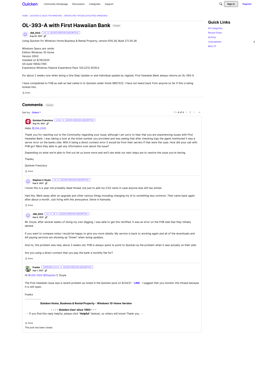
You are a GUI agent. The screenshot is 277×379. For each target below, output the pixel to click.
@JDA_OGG (39, 128)
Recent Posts (215, 32)
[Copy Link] (45, 36)
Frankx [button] (36, 267)
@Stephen (49, 275)
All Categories (215, 28)
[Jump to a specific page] (199, 112)
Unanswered (231, 41)
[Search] (221, 4)
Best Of (212, 46)
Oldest (35, 112)
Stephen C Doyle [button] (42, 180)
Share (26, 93)
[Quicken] (30, 4)
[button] (25, 34)
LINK (137, 282)
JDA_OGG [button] (35, 32)
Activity (212, 37)
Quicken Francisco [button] (43, 120)
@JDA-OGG (35, 275)
